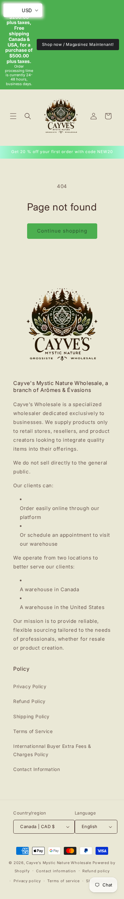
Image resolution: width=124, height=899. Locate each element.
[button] (13, 116)
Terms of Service (33, 731)
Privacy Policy (29, 686)
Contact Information (36, 769)
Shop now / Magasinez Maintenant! (78, 44)
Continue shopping (62, 231)
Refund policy (95, 871)
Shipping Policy (31, 716)
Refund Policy (29, 701)
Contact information (56, 871)
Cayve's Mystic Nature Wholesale (58, 862)
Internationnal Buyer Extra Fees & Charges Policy (52, 750)
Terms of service (63, 881)
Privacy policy (27, 881)
